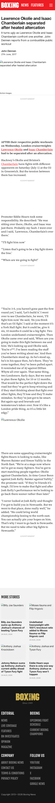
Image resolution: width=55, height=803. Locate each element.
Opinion (5, 742)
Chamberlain (9, 164)
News (25, 5)
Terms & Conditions (12, 773)
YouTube (35, 762)
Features (37, 5)
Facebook (35, 778)
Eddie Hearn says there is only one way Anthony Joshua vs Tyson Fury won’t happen (41, 669)
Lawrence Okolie (12, 149)
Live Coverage (9, 726)
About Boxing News (12, 762)
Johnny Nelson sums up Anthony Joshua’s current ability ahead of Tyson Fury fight (13, 667)
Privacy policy (9, 778)
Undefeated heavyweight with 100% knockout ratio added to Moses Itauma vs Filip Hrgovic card (41, 629)
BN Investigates (10, 736)
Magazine (6, 747)
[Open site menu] (51, 5)
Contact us (7, 768)
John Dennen (8, 50)
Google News (37, 784)
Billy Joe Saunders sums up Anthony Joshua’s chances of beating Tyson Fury (12, 626)
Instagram (36, 768)
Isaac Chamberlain (41, 149)
